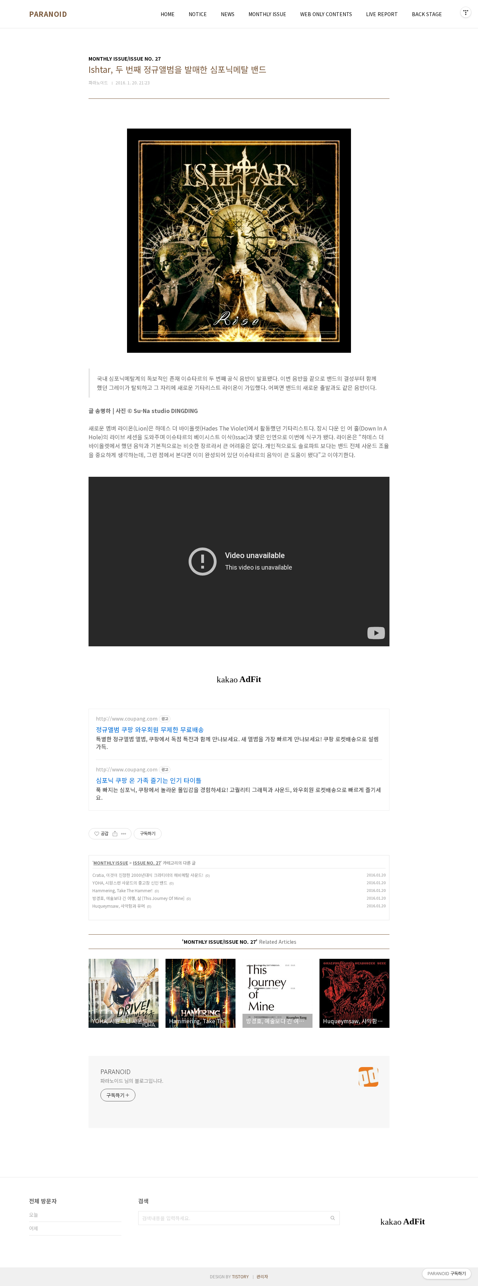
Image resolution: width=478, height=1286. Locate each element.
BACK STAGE (427, 14)
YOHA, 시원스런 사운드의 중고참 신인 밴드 (129, 883)
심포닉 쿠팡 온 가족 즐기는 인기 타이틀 (149, 780)
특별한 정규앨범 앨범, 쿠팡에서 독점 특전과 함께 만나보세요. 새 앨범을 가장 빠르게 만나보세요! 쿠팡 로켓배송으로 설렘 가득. (237, 742)
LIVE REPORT (382, 14)
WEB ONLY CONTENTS (326, 14)
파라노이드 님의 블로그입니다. (131, 1080)
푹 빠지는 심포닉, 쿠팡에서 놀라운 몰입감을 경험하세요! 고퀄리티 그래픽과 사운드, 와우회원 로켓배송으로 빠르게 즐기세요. (238, 793)
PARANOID (48, 14)
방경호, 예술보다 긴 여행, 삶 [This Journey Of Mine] (138, 898)
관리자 (262, 1276)
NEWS (227, 14)
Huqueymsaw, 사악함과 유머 (118, 906)
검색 (332, 1218)
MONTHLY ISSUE (267, 14)
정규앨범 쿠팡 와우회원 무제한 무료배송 (150, 729)
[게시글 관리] (123, 833)
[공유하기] (115, 833)
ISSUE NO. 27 (147, 863)
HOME (168, 14)
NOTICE (198, 14)
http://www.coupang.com (126, 719)
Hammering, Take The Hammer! (122, 890)
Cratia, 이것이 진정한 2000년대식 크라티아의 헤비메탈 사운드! (147, 875)
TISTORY (240, 1276)
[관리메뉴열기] (466, 12)
